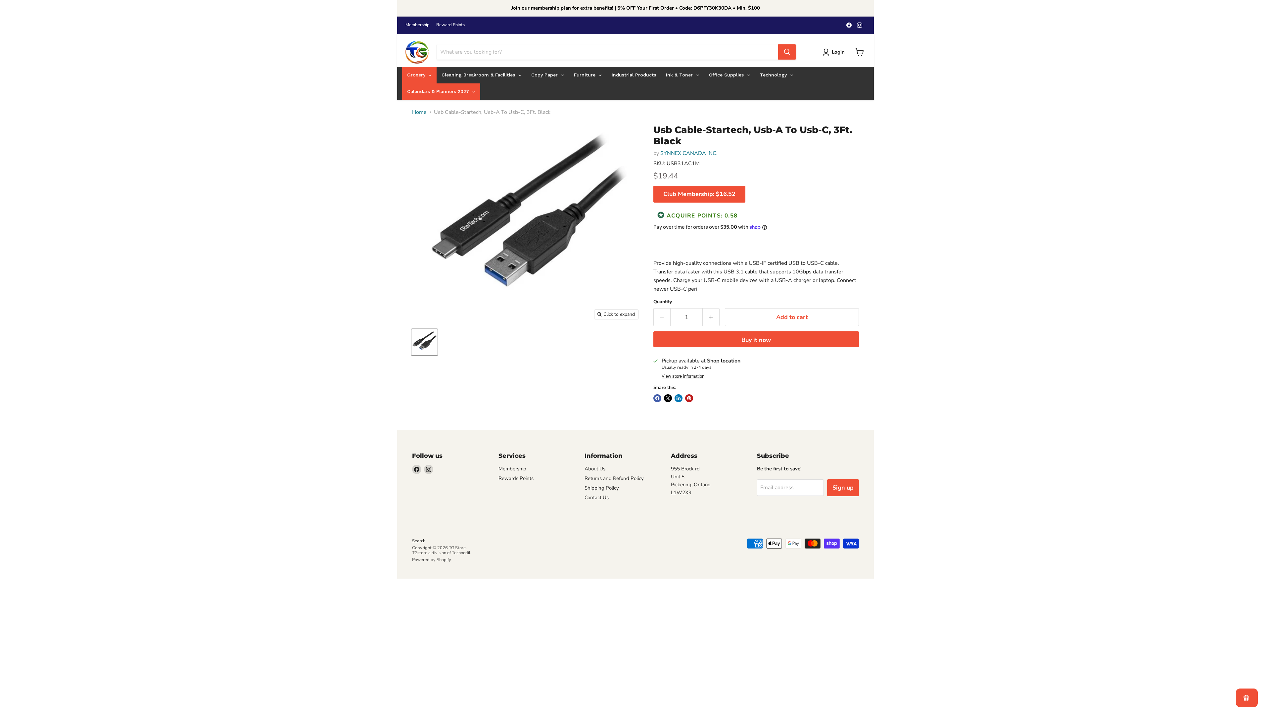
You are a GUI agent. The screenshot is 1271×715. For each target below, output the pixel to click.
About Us (595, 468)
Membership (417, 25)
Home (419, 112)
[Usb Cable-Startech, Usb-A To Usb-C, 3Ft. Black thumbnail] (424, 342)
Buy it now (756, 340)
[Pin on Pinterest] (689, 398)
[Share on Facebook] (657, 398)
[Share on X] (668, 398)
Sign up (843, 488)
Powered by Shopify (431, 560)
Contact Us (597, 497)
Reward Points (450, 25)
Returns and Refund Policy (614, 478)
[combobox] (607, 52)
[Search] (787, 52)
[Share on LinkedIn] (679, 398)
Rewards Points (516, 478)
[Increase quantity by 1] (711, 317)
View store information (683, 376)
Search (418, 541)
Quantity (662, 302)
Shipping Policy (602, 488)
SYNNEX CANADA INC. (689, 153)
